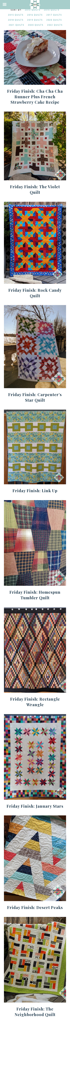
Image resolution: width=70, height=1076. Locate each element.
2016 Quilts (35, 14)
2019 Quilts (35, 20)
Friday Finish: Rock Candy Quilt (35, 292)
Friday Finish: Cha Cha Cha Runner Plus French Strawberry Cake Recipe (35, 96)
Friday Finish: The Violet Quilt (35, 189)
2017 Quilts (54, 14)
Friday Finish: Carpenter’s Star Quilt (35, 397)
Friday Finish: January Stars (35, 806)
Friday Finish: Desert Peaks (35, 907)
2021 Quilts (16, 25)
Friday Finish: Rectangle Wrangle (35, 701)
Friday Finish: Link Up (35, 490)
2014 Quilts (51, 9)
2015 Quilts (16, 14)
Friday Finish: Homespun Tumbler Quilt (35, 594)
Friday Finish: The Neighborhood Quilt (35, 1011)
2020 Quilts (54, 20)
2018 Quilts (16, 20)
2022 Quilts (55, 25)
